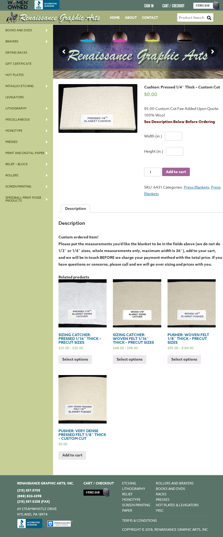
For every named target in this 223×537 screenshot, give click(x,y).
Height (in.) (153, 151)
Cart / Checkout (173, 6)
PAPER (127, 510)
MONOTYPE (13, 130)
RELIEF (127, 494)
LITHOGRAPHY (133, 488)
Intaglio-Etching (19, 86)
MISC (159, 510)
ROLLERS (11, 175)
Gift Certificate (18, 64)
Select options (75, 359)
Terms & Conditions (139, 520)
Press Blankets (196, 187)
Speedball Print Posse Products (23, 199)
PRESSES (11, 142)
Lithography (16, 108)
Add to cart (176, 172)
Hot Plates (14, 75)
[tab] (75, 209)
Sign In (149, 6)
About (131, 17)
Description (75, 208)
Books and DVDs (18, 30)
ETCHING (129, 483)
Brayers (11, 41)
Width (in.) (153, 136)
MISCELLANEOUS (17, 119)
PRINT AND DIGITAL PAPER (24, 153)
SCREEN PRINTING (18, 186)
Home (115, 17)
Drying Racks (16, 52)
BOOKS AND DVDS (170, 488)
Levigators (14, 97)
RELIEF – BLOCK (16, 164)
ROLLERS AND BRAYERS (175, 483)
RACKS (161, 494)
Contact (150, 17)
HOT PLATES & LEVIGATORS (177, 505)
